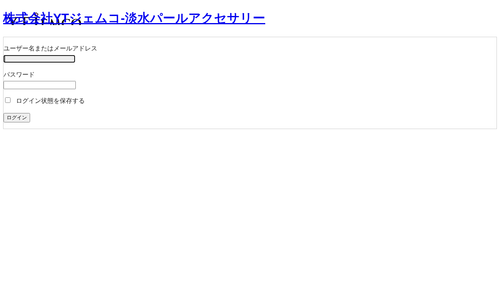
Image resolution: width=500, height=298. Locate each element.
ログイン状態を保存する (49, 100)
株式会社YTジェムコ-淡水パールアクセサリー (134, 18)
